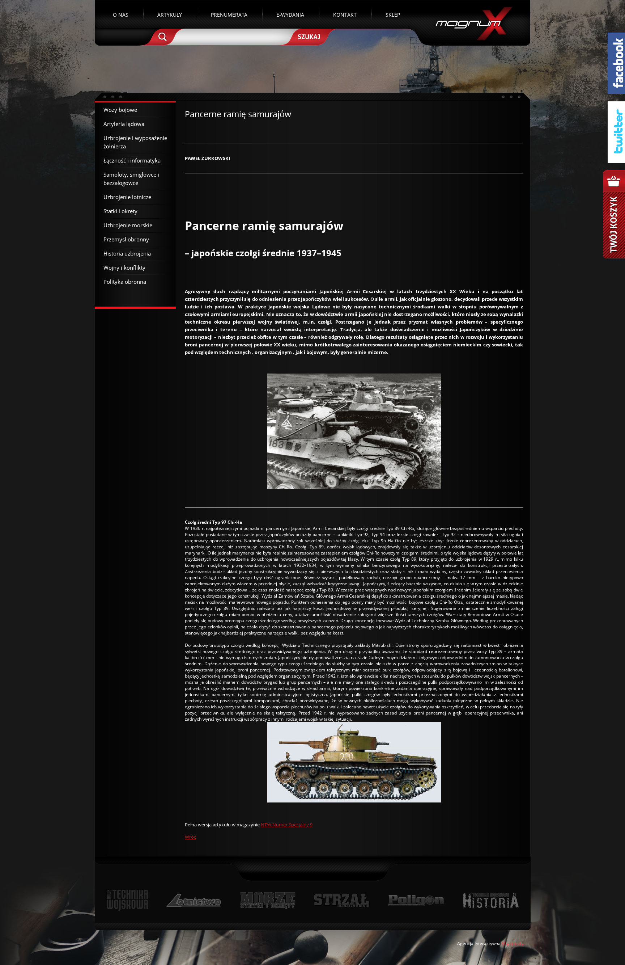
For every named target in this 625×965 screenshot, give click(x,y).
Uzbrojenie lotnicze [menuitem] (127, 197)
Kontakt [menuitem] (345, 14)
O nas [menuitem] (120, 14)
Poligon (416, 900)
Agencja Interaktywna (479, 943)
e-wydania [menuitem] (290, 14)
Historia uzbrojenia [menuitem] (127, 253)
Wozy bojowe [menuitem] (120, 109)
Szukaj (308, 36)
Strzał (341, 900)
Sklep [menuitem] (393, 14)
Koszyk (614, 214)
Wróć (190, 837)
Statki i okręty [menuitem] (120, 211)
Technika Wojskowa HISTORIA (490, 900)
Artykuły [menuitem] (169, 14)
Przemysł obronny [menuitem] (126, 239)
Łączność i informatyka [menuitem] (132, 160)
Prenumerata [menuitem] (229, 14)
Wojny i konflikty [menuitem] (124, 267)
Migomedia (513, 943)
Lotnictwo (194, 900)
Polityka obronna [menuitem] (124, 281)
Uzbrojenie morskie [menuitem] (127, 225)
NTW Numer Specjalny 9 (286, 824)
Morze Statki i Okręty (267, 900)
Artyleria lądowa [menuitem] (123, 123)
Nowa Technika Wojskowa (127, 900)
